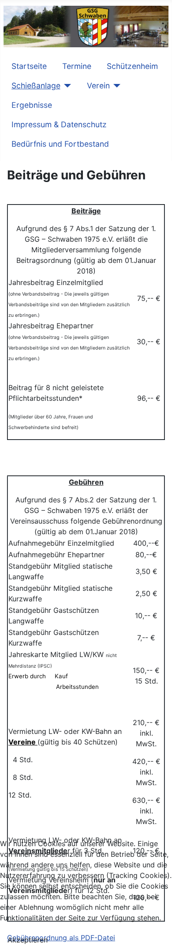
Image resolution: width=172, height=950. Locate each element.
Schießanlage (35, 85)
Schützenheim (132, 66)
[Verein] (115, 85)
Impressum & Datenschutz (59, 124)
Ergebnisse (31, 105)
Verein (98, 85)
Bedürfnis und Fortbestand (60, 143)
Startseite (29, 66)
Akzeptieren (27, 939)
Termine (76, 66)
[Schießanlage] (65, 85)
